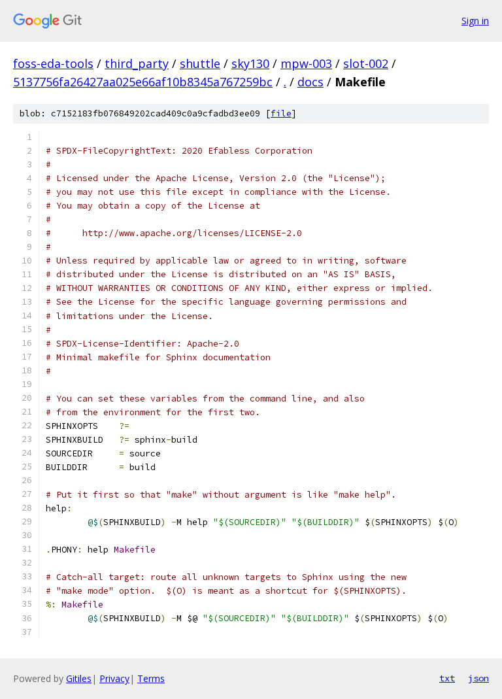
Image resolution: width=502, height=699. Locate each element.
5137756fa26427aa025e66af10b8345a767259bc (143, 82)
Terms (151, 678)
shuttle (200, 63)
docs (310, 82)
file (281, 113)
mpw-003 (306, 63)
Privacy (114, 678)
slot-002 (365, 63)
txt (447, 678)
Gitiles (79, 678)
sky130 (250, 63)
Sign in (475, 20)
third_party (137, 63)
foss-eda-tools (53, 63)
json (478, 678)
